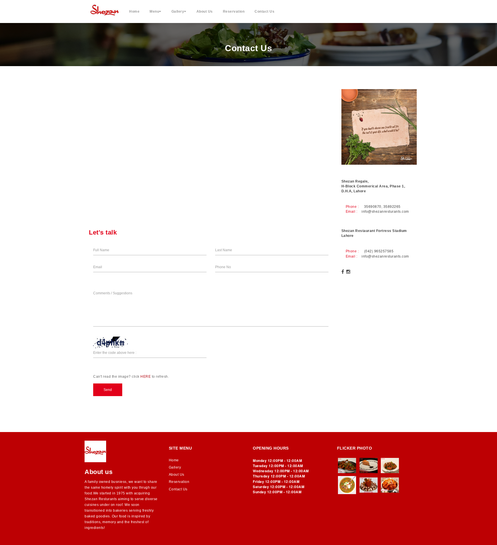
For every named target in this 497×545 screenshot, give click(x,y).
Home (134, 11)
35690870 (372, 206)
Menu (154, 11)
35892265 (392, 206)
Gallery (177, 11)
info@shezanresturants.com (385, 212)
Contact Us (264, 11)
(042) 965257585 (379, 250)
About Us (204, 11)
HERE (145, 377)
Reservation (234, 11)
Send (108, 390)
